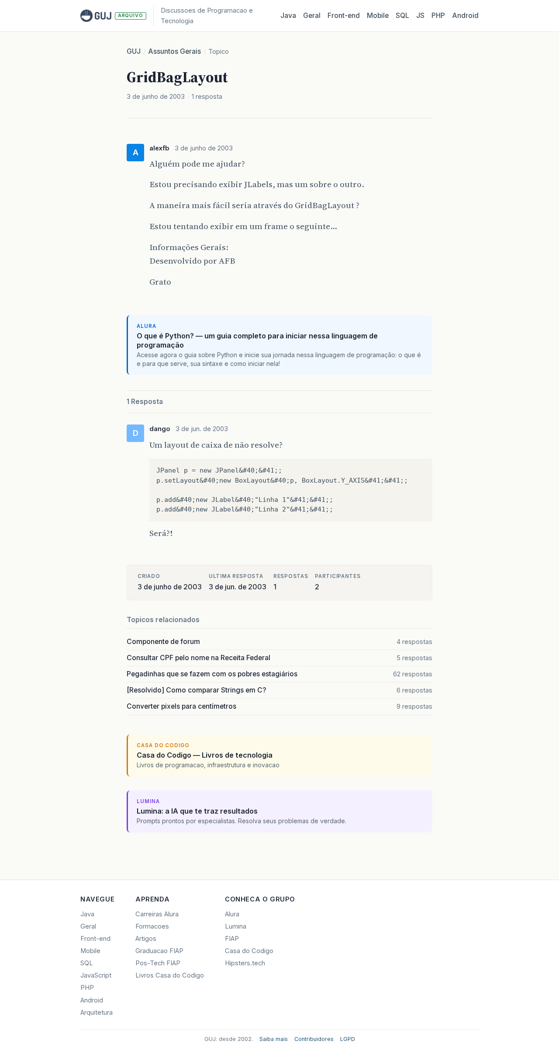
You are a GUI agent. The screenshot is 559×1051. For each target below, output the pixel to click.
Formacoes (152, 926)
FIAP (232, 939)
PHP (438, 15)
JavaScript (95, 975)
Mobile (378, 15)
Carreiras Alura (157, 914)
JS (420, 15)
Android (465, 15)
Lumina (235, 926)
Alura (232, 914)
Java (288, 15)
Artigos (145, 939)
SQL (402, 15)
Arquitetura (96, 1012)
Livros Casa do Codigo (169, 975)
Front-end (95, 939)
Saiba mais (273, 1039)
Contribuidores (314, 1039)
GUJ (134, 51)
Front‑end (344, 15)
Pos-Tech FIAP (157, 963)
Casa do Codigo (249, 951)
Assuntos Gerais (174, 51)
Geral (312, 15)
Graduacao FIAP (159, 951)
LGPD (347, 1039)
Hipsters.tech (245, 963)
